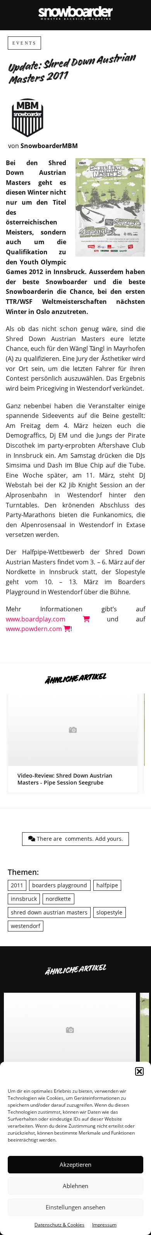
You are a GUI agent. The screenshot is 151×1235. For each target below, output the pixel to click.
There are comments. (79, 838)
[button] (139, 1071)
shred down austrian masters (49, 912)
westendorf (25, 926)
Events (24, 43)
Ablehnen (75, 1186)
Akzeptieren (75, 1164)
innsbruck (24, 898)
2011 (17, 885)
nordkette (58, 898)
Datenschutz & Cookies (59, 1224)
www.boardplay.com (44, 619)
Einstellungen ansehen (75, 1207)
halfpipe (107, 885)
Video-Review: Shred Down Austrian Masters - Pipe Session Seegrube (72, 742)
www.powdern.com (34, 628)
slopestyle (109, 912)
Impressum (104, 1224)
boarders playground (59, 885)
